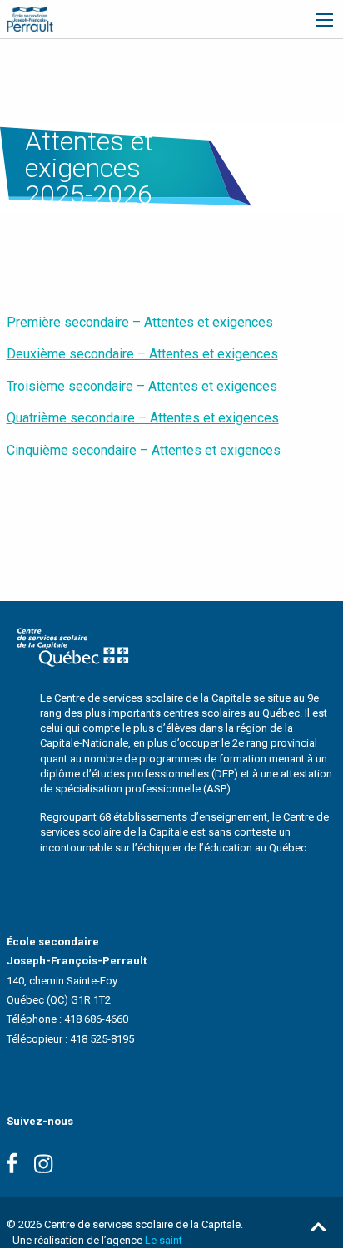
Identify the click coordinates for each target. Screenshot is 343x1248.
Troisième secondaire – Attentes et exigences (142, 386)
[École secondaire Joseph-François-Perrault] (30, 18)
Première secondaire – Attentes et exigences (140, 322)
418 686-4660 (96, 1019)
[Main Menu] (324, 20)
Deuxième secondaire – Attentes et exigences (142, 354)
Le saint (163, 1240)
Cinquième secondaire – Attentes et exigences (144, 450)
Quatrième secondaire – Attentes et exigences (143, 418)
